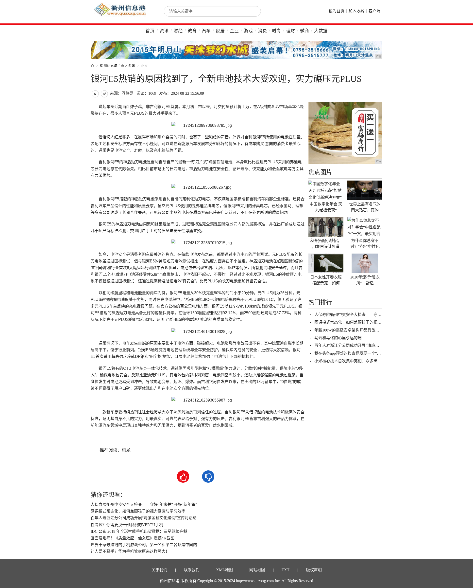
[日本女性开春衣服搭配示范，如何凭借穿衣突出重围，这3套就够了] (325, 263)
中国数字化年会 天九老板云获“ (326, 207)
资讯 (164, 30)
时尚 (276, 30)
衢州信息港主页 (112, 66)
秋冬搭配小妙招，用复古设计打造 (326, 244)
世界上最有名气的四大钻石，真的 (365, 207)
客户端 (374, 11)
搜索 (252, 11)
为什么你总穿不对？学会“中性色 (365, 244)
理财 (290, 30)
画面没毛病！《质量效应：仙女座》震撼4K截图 (132, 538)
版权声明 (314, 570)
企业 (234, 30)
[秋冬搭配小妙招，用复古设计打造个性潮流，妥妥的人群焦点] (325, 227)
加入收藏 (356, 11)
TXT (285, 570)
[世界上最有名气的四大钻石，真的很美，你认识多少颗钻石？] (364, 190)
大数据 (320, 30)
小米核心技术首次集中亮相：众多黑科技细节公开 (357, 361)
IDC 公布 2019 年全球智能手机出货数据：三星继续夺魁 (139, 531)
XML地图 (224, 570)
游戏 (248, 30)
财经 (178, 30)
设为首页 (336, 11)
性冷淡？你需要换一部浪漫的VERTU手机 (127, 525)
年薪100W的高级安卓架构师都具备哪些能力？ (354, 330)
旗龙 (126, 450)
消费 (262, 30)
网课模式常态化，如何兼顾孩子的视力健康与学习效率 (138, 511)
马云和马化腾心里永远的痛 (338, 338)
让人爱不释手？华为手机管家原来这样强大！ (130, 551)
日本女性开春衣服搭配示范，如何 (326, 280)
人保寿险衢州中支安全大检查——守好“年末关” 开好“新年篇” (144, 504)
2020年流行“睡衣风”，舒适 (365, 280)
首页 (150, 30)
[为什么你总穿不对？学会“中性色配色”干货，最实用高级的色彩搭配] (364, 227)
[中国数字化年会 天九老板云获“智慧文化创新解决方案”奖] (325, 190)
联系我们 (192, 570)
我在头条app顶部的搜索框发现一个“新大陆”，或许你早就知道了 (370, 353)
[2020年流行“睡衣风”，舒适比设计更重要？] (364, 263)
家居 (220, 30)
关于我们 (159, 570)
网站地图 (257, 570)
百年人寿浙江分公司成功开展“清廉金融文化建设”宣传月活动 (144, 518)
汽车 (206, 30)
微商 (304, 30)
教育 (192, 30)
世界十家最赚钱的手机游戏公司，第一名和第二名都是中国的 (144, 545)
